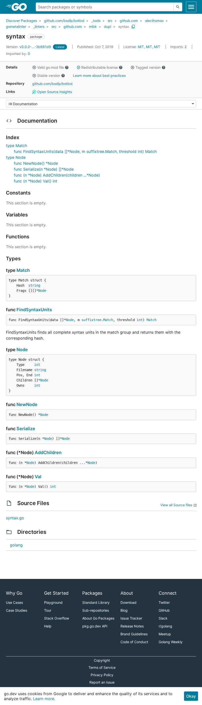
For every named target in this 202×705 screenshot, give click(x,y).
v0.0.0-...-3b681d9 (29, 47)
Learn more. (44, 698)
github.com (129, 20)
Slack (163, 618)
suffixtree (91, 320)
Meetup (165, 634)
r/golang (165, 626)
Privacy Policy (102, 675)
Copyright (102, 660)
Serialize (26, 428)
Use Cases (14, 602)
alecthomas (154, 20)
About (126, 593)
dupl (107, 26)
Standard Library (96, 602)
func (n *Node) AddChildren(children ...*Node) (57, 175)
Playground (53, 602)
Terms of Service (102, 667)
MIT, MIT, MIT (149, 47)
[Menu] (101, 103)
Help (47, 626)
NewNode (27, 404)
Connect (168, 593)
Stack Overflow (56, 618)
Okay (191, 696)
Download (128, 602)
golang (16, 544)
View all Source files (176, 505)
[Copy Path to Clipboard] (133, 26)
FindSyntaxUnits (34, 309)
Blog (124, 610)
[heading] (21, 7)
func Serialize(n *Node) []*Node (44, 169)
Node (42, 291)
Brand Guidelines (134, 634)
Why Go (14, 593)
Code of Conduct (134, 642)
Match (23, 270)
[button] (34, 67)
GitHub (164, 610)
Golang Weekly (171, 642)
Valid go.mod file (50, 67)
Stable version (48, 75)
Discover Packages (21, 20)
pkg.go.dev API (94, 626)
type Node (16, 157)
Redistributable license (99, 67)
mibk (93, 26)
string (34, 285)
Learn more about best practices (99, 75)
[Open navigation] (191, 7)
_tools (96, 20)
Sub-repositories (95, 610)
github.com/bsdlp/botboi (64, 20)
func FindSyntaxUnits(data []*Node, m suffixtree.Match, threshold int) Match (85, 151)
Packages (92, 593)
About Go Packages (98, 618)
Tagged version (148, 67)
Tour (47, 610)
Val (38, 476)
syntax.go (15, 517)
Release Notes (132, 626)
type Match (16, 145)
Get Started (56, 593)
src (110, 20)
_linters (38, 26)
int (140, 320)
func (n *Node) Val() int (35, 181)
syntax (123, 26)
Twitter (164, 602)
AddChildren (48, 452)
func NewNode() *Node (36, 163)
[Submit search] (177, 6)
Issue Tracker (131, 618)
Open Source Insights (54, 92)
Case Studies (16, 610)
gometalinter (16, 26)
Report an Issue (102, 682)
